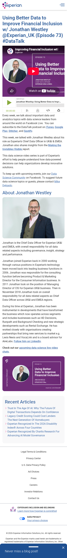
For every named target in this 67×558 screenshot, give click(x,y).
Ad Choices (33, 471)
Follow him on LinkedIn (27, 341)
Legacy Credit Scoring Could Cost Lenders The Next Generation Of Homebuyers (31, 417)
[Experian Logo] (12, 5)
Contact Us (33, 498)
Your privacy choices (37, 520)
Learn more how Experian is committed (37, 511)
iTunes (50, 127)
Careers (33, 485)
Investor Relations (33, 491)
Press (33, 478)
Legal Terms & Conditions (33, 451)
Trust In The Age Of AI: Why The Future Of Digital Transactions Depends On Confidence (33, 410)
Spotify (28, 131)
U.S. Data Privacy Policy (34, 465)
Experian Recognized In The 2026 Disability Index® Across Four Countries (32, 425)
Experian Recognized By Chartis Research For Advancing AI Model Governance (33, 433)
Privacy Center (33, 458)
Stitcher (13, 131)
